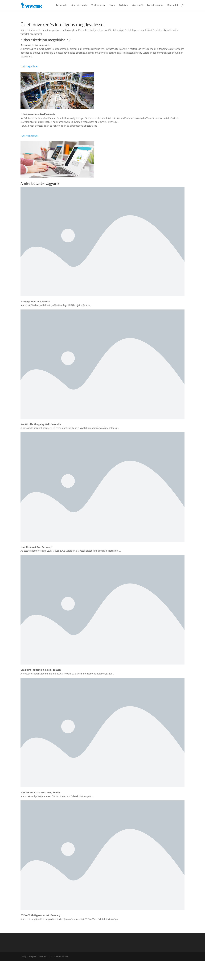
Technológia (98, 5)
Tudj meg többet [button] (29, 66)
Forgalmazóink (155, 5)
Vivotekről (137, 5)
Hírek (112, 5)
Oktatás (123, 5)
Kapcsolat (172, 5)
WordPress (62, 956)
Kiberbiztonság (79, 5)
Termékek (61, 5)
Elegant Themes (37, 956)
